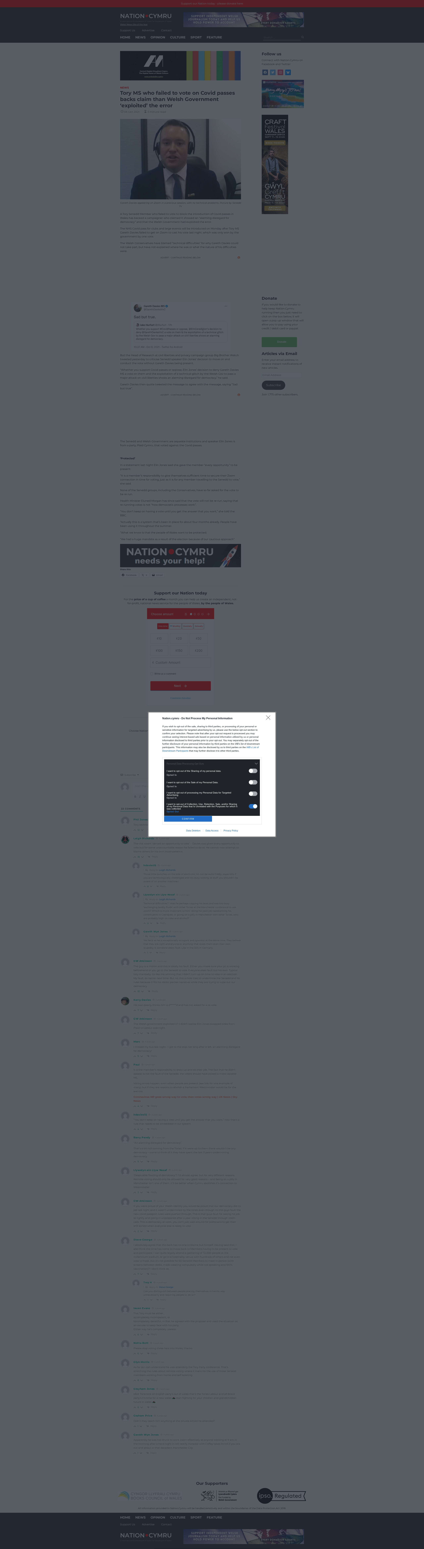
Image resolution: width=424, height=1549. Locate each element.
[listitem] (212, 763)
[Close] (269, 718)
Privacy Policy (231, 830)
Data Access (212, 830)
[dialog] (212, 774)
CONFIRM (188, 819)
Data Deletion (193, 830)
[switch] (253, 771)
